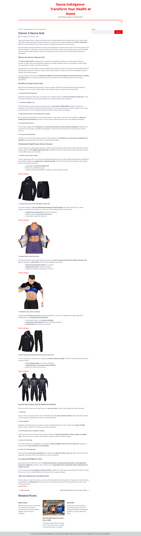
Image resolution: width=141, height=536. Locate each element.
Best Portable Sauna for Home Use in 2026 (53, 519)
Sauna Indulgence (24, 36)
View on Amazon (23, 174)
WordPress (106, 534)
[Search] (121, 22)
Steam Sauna (22, 503)
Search (93, 29)
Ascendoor (90, 534)
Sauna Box (70, 503)
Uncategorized (22, 486)
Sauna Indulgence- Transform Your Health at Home (70, 9)
